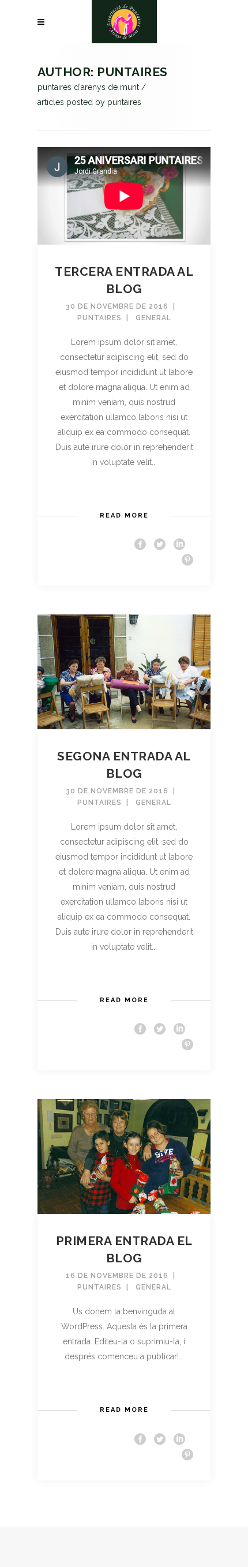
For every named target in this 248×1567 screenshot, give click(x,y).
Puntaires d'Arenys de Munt (88, 87)
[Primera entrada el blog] (124, 1155)
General (153, 318)
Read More (124, 515)
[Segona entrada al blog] (124, 671)
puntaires (99, 318)
